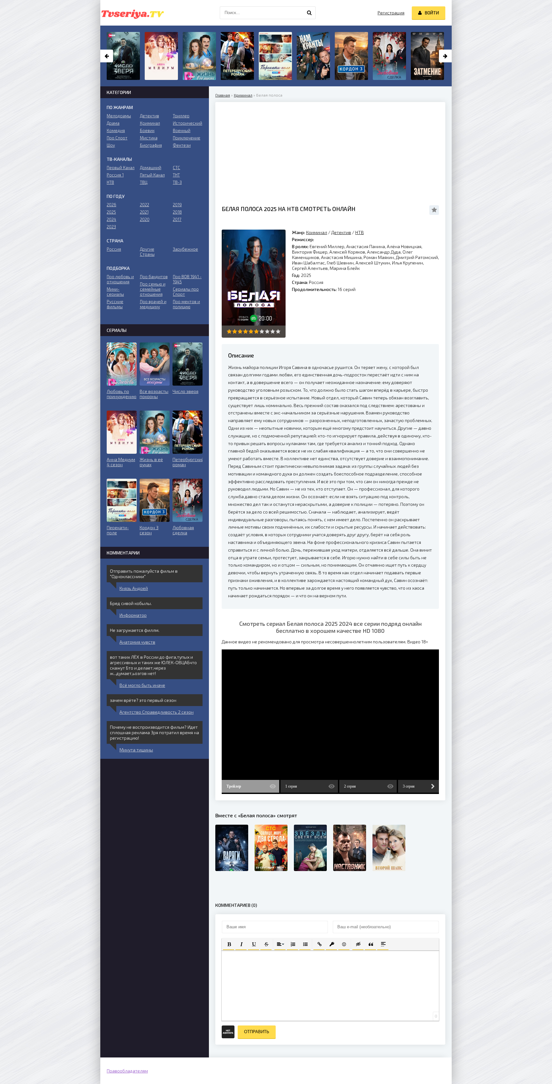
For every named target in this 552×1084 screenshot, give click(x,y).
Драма (113, 123)
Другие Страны (147, 252)
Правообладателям (127, 1070)
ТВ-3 (177, 182)
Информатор (133, 615)
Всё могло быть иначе (142, 685)
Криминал (243, 95)
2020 (145, 219)
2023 (111, 226)
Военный (181, 130)
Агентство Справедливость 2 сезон (156, 712)
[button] (228, 943)
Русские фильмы (115, 304)
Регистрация (391, 12)
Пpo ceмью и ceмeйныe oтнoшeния (152, 289)
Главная (222, 95)
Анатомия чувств (137, 642)
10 (278, 331)
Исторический (187, 123)
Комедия (116, 130)
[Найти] (309, 12)
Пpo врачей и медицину (153, 304)
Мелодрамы (119, 115)
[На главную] (132, 13)
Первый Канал (120, 167)
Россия (114, 249)
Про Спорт (117, 137)
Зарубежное (185, 249)
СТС (176, 167)
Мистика (148, 137)
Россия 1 (115, 174)
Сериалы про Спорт (186, 292)
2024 (111, 219)
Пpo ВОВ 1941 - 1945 (187, 279)
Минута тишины (136, 749)
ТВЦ (144, 182)
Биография (151, 145)
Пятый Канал (152, 174)
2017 (177, 219)
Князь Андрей (133, 588)
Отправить (256, 1031)
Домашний (150, 167)
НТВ (359, 232)
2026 (111, 204)
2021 (144, 212)
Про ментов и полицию (186, 304)
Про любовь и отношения (120, 279)
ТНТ (176, 174)
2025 (111, 212)
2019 (177, 204)
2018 (177, 212)
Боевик (147, 130)
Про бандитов (154, 276)
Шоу (111, 145)
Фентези (182, 145)
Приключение (186, 137)
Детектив (341, 232)
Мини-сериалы (115, 292)
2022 (144, 204)
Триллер (181, 115)
